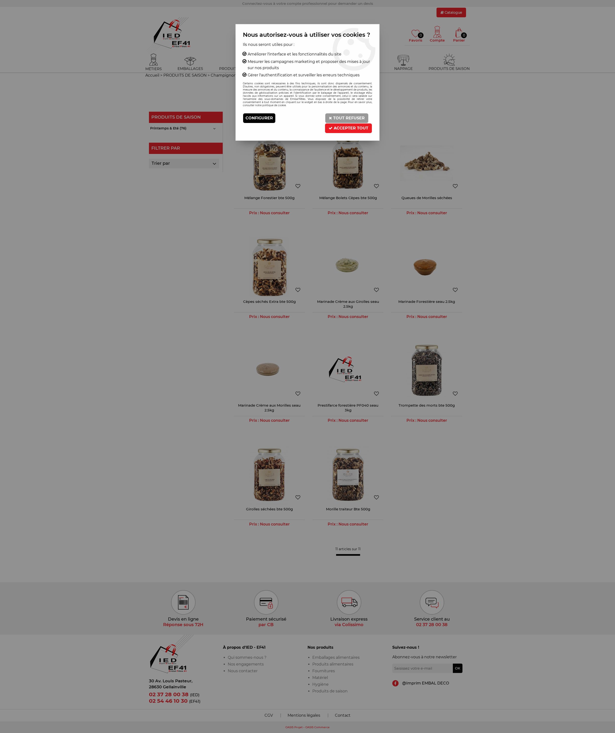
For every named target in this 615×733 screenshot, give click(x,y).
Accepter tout (350, 128)
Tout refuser (348, 118)
